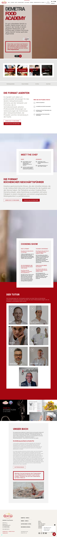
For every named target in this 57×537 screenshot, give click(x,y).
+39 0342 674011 (6, 526)
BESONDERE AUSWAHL (25, 527)
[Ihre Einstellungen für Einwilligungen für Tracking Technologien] (2, 535)
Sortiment (12, 2)
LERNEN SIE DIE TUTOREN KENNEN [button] (12, 120)
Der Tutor (37, 83)
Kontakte (42, 2)
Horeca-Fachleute (25, 83)
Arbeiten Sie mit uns (37, 2)
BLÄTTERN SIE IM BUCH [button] (19, 467)
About (9, 2)
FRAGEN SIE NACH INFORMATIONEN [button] (12, 123)
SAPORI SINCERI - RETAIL (26, 523)
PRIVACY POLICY (12, 531)
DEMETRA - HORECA (25, 517)
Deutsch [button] (52, 3)
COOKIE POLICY (5, 531)
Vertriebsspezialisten (10, 83)
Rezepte (16, 2)
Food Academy (26, 2)
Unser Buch (48, 83)
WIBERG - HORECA (24, 520)
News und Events (21, 2)
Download (31, 2)
